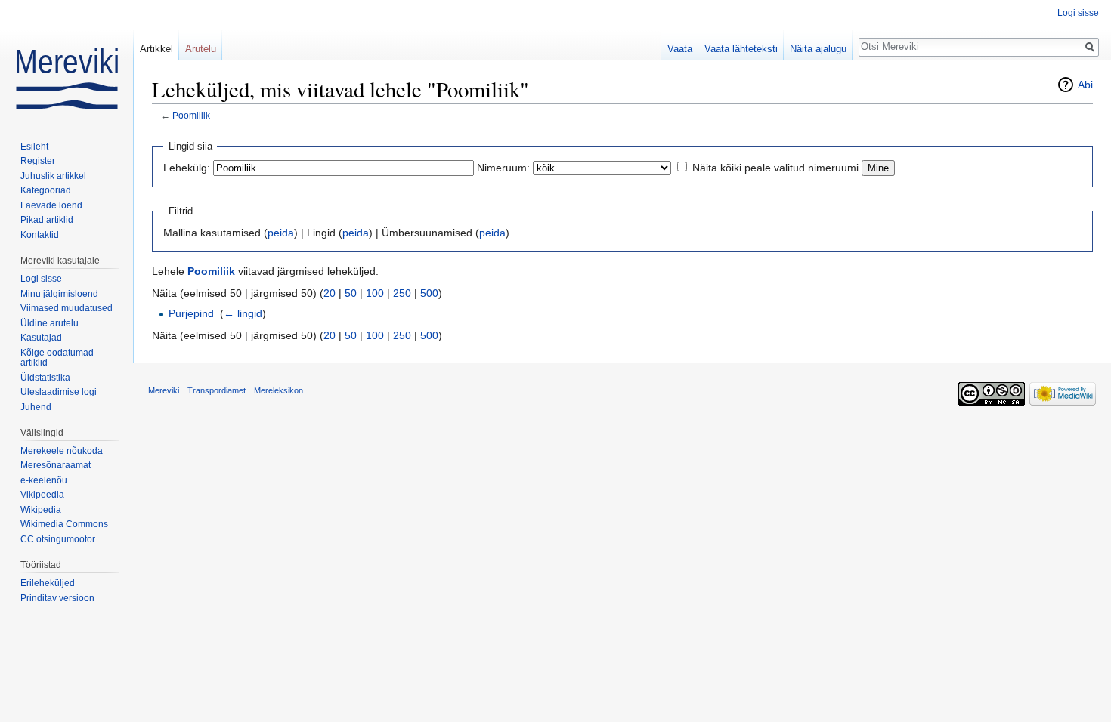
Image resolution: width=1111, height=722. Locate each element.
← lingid (243, 313)
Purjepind (191, 313)
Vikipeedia (42, 494)
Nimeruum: (503, 168)
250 (402, 293)
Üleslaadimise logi (58, 392)
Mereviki (163, 390)
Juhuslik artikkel (53, 176)
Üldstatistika (45, 377)
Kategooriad (45, 190)
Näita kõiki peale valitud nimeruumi (775, 168)
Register (37, 161)
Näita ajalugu (818, 48)
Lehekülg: (186, 168)
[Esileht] (66, 60)
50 (351, 293)
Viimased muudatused (66, 308)
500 (429, 293)
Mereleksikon (278, 390)
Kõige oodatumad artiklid (57, 358)
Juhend (35, 407)
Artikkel (156, 48)
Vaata (679, 48)
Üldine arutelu (49, 323)
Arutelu (200, 48)
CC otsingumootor (57, 539)
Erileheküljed (47, 583)
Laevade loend (51, 205)
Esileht (34, 146)
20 (329, 293)
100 (375, 293)
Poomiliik (191, 115)
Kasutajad (41, 337)
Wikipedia (40, 509)
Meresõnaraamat (55, 465)
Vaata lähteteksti (741, 48)
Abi (1085, 85)
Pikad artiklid (46, 219)
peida (281, 233)
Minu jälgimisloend (59, 293)
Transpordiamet (216, 390)
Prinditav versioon (57, 598)
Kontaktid (39, 235)
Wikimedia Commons (64, 524)
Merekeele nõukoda (61, 451)
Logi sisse (1078, 13)
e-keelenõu (43, 480)
